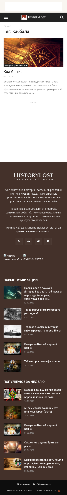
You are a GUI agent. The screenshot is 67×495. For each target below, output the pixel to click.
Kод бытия (13, 72)
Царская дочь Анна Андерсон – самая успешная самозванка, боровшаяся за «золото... (43, 393)
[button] (62, 17)
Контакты (24, 484)
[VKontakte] (38, 241)
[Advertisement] (33, 6)
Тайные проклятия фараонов (42, 361)
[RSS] (19, 241)
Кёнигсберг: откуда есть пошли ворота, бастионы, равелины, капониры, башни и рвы (43, 463)
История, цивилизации (16, 65)
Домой (7, 25)
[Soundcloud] (28, 241)
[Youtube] (48, 241)
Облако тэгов (43, 484)
